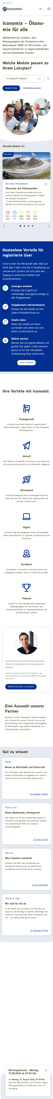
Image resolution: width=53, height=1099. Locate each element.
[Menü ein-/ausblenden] (48, 9)
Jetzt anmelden (26, 363)
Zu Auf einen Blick (40, 885)
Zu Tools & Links (41, 840)
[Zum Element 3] (28, 226)
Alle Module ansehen (32, 88)
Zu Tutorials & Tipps (39, 931)
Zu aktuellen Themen (39, 794)
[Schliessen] (45, 1070)
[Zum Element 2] (24, 226)
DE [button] (40, 9)
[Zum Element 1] (20, 226)
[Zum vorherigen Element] (3, 225)
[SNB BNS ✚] (15, 2)
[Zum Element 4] (32, 226)
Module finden (11, 88)
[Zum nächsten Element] (49, 225)
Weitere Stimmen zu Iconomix (21, 687)
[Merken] (45, 184)
